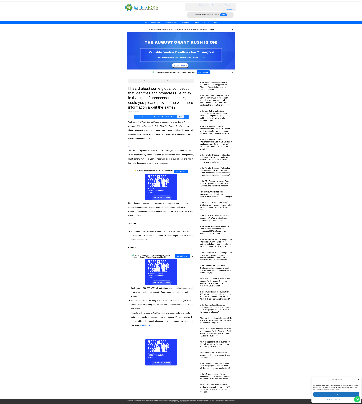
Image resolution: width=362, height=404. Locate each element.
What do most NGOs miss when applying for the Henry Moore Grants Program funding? (215, 355)
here (183, 401)
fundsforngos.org (136, 400)
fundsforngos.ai (140, 400)
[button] (358, 380)
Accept (336, 394)
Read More (145, 325)
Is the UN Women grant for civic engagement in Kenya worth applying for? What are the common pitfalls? (215, 376)
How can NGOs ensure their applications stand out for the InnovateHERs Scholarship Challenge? (216, 194)
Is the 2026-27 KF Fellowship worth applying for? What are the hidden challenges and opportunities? (214, 218)
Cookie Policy (330, 400)
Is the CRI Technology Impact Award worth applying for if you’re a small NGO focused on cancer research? (215, 183)
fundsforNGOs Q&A (143, 10)
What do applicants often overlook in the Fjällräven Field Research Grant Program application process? (215, 344)
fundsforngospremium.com (146, 400)
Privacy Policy (185, 401)
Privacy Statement (339, 400)
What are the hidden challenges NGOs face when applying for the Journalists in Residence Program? (216, 320)
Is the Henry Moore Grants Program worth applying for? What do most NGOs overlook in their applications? (215, 365)
